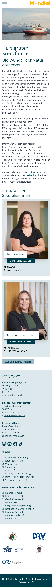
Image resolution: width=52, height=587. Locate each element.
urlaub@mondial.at (14, 435)
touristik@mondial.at (14, 415)
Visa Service (11, 463)
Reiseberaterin (38, 172)
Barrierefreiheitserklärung (18, 476)
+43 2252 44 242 (12, 432)
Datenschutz (25, 582)
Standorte (10, 467)
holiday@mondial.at (14, 395)
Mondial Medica (13, 518)
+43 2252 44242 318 (17, 351)
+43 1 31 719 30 (11, 412)
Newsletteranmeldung (16, 457)
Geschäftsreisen (13, 499)
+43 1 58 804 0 (11, 392)
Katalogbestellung (14, 460)
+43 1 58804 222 (15, 270)
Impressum (42, 579)
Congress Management (17, 505)
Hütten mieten (12, 496)
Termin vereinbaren (20, 260)
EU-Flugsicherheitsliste (16, 473)
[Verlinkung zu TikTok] (21, 444)
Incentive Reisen (13, 512)
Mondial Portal (12, 502)
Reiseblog (31, 175)
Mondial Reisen (13, 492)
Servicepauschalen (14, 480)
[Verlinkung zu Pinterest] (9, 444)
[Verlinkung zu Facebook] (15, 444)
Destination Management (18, 508)
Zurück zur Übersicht (18, 361)
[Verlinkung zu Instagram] (4, 444)
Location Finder (13, 515)
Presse (8, 470)
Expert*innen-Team (12, 147)
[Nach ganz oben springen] (47, 578)
